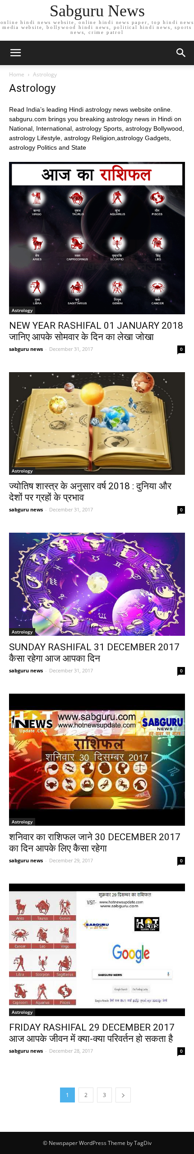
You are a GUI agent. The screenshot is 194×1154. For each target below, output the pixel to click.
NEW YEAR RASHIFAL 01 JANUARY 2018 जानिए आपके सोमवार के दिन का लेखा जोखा (96, 331)
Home (16, 74)
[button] (181, 53)
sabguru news (26, 348)
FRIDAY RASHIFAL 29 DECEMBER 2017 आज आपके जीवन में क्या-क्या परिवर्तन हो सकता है (92, 1033)
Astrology (22, 310)
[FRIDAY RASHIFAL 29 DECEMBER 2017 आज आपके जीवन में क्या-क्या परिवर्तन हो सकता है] (97, 950)
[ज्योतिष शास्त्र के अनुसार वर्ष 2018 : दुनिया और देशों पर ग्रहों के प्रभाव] (97, 423)
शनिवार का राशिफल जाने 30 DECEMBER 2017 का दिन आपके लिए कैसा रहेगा (94, 843)
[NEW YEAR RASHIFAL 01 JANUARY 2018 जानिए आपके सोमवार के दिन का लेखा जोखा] (97, 238)
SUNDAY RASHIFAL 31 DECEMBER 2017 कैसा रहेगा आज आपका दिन (94, 653)
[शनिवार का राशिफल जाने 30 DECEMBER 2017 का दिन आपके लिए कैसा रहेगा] (97, 760)
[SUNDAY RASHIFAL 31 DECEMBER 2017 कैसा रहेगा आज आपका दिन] (97, 584)
